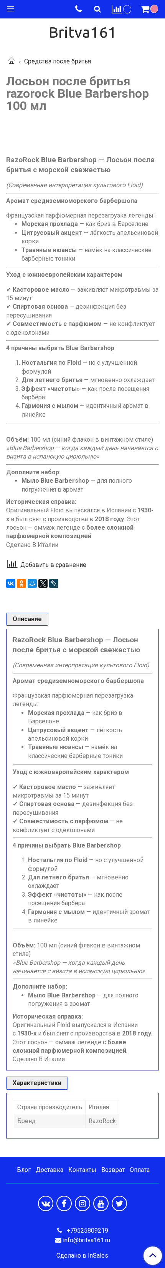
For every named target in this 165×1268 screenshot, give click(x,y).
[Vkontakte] (45, 1203)
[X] (43, 583)
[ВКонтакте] (10, 583)
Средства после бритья (57, 61)
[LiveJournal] (53, 583)
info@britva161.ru (86, 1240)
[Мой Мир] (32, 583)
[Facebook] (64, 1203)
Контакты (82, 1169)
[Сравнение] (121, 9)
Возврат (113, 1169)
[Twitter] (119, 1203)
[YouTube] (101, 1203)
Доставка (49, 1169)
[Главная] (11, 61)
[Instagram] (82, 1203)
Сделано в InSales (82, 1256)
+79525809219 (86, 1230)
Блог (24, 1169)
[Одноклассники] (21, 583)
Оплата (140, 1169)
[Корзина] (150, 9)
